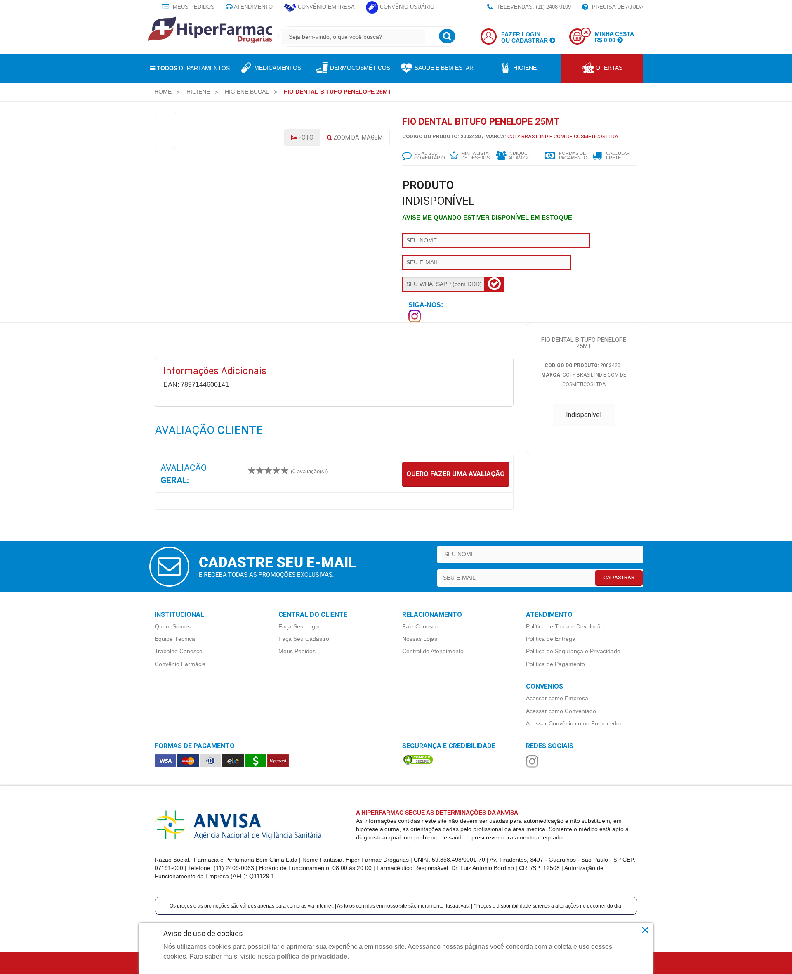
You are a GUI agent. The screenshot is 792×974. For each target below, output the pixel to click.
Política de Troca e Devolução (565, 626)
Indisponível (583, 415)
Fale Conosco (420, 626)
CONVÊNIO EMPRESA (325, 7)
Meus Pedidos (192, 7)
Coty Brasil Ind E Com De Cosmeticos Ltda (562, 136)
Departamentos (193, 68)
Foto (305, 137)
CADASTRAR (618, 577)
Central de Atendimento (433, 651)
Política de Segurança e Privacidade (573, 651)
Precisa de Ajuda (617, 7)
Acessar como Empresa (557, 698)
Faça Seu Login (299, 626)
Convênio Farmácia (180, 664)
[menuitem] (163, 92)
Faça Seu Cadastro (303, 638)
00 (585, 32)
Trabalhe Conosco (179, 651)
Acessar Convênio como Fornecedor (574, 723)
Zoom (357, 137)
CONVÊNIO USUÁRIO (406, 7)
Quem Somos (173, 626)
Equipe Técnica (175, 638)
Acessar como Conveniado (561, 711)
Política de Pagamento (555, 664)
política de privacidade (312, 956)
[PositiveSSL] (418, 759)
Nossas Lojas (419, 638)
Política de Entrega (550, 638)
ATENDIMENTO (253, 7)
